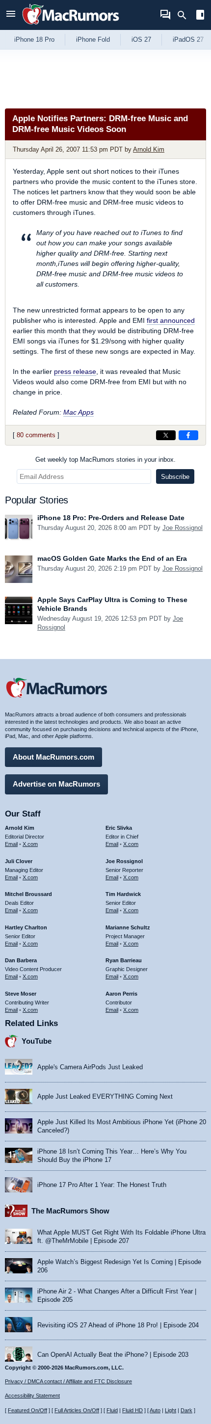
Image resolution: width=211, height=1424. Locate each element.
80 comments (36, 435)
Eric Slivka (119, 828)
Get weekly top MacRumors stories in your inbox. (105, 459)
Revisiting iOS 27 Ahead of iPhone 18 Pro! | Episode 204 (118, 1325)
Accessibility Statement (32, 1395)
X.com (30, 844)
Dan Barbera (21, 960)
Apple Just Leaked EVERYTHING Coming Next (105, 1096)
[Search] (185, 15)
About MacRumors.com (53, 757)
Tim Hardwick (123, 894)
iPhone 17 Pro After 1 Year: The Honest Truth (101, 1184)
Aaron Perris (121, 994)
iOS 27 (141, 39)
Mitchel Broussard (28, 894)
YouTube (37, 1041)
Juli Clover (18, 861)
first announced (171, 320)
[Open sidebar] (200, 16)
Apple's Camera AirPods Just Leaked (90, 1067)
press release (75, 371)
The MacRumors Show (70, 1211)
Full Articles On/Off (76, 1410)
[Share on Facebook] (188, 435)
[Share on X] (166, 435)
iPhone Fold (93, 39)
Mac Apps (78, 412)
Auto (155, 1410)
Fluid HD (132, 1410)
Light (170, 1410)
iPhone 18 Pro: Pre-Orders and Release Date (111, 518)
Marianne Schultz (128, 927)
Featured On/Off (27, 1410)
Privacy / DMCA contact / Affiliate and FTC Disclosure (68, 1381)
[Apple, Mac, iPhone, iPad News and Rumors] (71, 25)
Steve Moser (20, 994)
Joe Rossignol (182, 527)
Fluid (112, 1410)
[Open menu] (11, 15)
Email (11, 844)
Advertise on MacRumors (56, 784)
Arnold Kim (148, 149)
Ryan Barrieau (124, 960)
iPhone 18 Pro (34, 39)
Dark (186, 1410)
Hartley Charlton (26, 927)
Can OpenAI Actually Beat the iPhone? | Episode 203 (112, 1354)
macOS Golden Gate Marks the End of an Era (112, 558)
